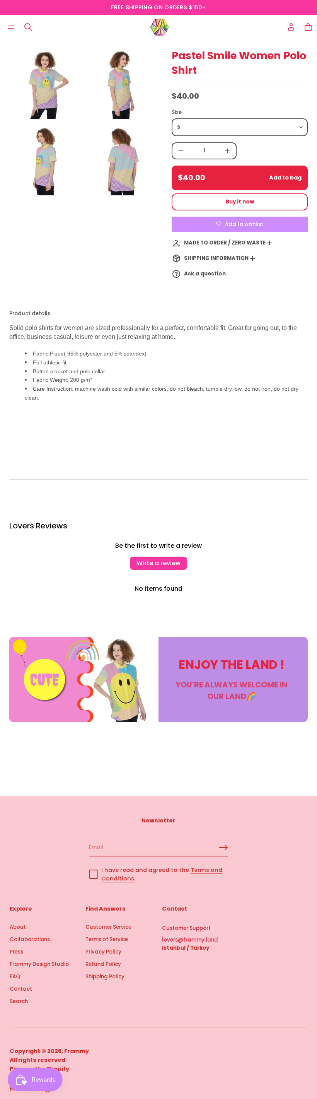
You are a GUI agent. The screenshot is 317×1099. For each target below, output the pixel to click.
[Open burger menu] (11, 27)
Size (177, 112)
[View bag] (308, 27)
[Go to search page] (28, 27)
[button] (28, 27)
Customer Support (186, 928)
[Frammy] (160, 27)
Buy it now (240, 201)
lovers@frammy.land (190, 939)
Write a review (158, 563)
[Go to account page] (291, 27)
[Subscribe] (223, 847)
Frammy (76, 1051)
